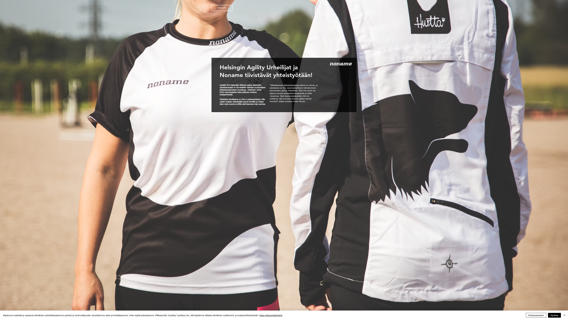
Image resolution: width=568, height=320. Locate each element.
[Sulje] (564, 315)
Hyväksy (554, 315)
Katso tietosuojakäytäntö (270, 315)
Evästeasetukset (536, 315)
